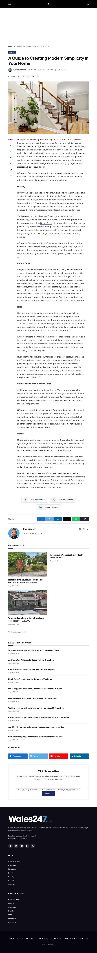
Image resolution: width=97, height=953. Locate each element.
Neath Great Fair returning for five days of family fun (30, 679)
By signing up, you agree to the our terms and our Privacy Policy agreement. (50, 790)
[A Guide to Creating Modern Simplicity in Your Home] (48, 107)
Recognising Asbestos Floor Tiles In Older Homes (66, 556)
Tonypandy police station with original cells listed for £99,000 (26, 619)
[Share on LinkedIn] (33, 76)
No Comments (61, 70)
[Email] (10, 169)
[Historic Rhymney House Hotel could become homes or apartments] (27, 564)
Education (12, 869)
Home (10, 46)
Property (12, 52)
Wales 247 (51, 945)
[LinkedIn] (10, 157)
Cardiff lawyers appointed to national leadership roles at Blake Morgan (38, 717)
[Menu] (9, 3)
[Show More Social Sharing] (38, 76)
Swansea (11, 884)
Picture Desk (45, 939)
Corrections (70, 939)
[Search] (87, 3)
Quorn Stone (46, 223)
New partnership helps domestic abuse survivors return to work (35, 736)
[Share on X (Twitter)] (24, 76)
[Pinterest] (10, 163)
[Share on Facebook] (19, 76)
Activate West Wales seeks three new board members (31, 660)
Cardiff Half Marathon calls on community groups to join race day (36, 727)
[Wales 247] (48, 4)
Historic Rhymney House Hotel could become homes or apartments (25, 581)
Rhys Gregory (20, 70)
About (20, 939)
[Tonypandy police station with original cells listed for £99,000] (27, 602)
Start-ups (12, 922)
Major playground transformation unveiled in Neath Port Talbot (35, 688)
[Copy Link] (28, 76)
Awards (11, 903)
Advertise (31, 939)
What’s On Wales (14, 861)
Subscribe (48, 793)
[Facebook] (10, 145)
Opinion (11, 914)
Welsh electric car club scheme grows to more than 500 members (36, 708)
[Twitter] (10, 151)
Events (11, 911)
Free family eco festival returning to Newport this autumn (32, 698)
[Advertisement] (48, 26)
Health (10, 873)
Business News (14, 899)
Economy (12, 918)
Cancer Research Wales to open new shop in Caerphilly (31, 669)
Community (13, 865)
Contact (84, 939)
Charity (11, 877)
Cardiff (11, 880)
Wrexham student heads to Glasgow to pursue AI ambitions (33, 650)
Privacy (57, 939)
